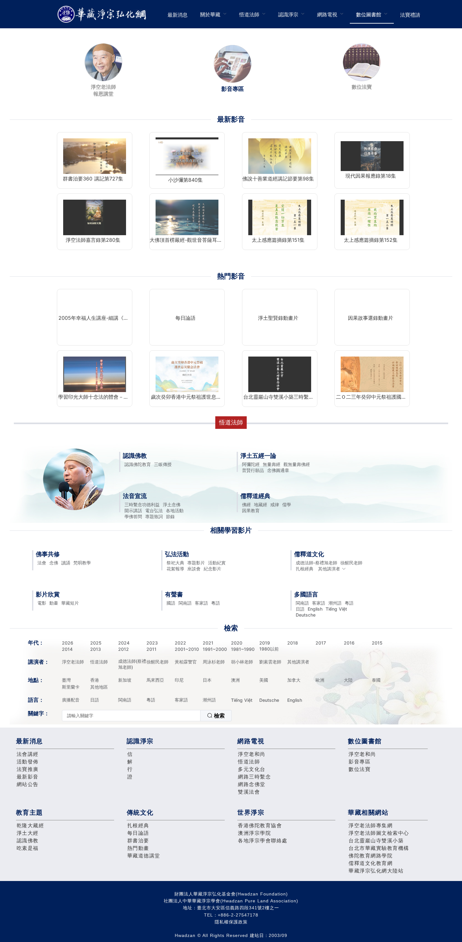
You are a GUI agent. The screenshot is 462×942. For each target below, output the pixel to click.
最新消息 (178, 15)
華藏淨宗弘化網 (103, 14)
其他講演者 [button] (329, 568)
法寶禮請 (410, 15)
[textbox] (131, 715)
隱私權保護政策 (231, 921)
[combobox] (147, 715)
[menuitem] (177, 14)
